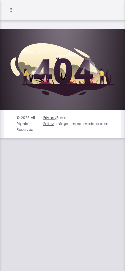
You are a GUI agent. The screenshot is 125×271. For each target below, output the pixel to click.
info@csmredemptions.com (82, 123)
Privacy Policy (50, 120)
